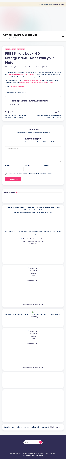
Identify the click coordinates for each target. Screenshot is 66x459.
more (51, 82)
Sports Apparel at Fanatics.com (33, 304)
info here (42, 234)
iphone (28, 82)
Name (7, 165)
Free (13, 49)
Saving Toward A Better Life (20, 34)
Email (27, 165)
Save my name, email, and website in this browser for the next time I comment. (30, 173)
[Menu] (63, 36)
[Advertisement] (33, 18)
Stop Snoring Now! (33, 281)
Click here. (55, 427)
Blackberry (40, 82)
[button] (14, 104)
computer (22, 82)
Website (46, 165)
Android (33, 82)
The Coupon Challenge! (17, 86)
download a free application (32, 80)
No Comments (48, 67)
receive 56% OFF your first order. (36, 317)
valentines (21, 49)
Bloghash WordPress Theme (33, 456)
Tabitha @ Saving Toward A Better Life (29, 101)
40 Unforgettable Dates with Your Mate (22, 74)
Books (8, 49)
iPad (45, 82)
